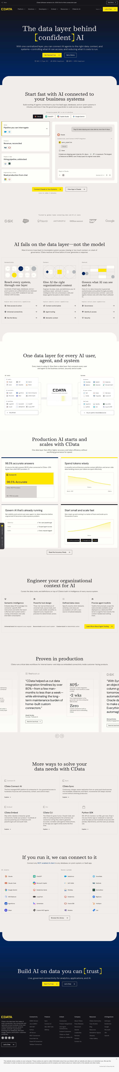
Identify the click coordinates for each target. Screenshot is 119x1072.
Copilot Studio (64, 116)
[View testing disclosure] (29, 469)
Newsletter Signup (95, 1032)
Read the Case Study (32, 721)
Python (32, 1030)
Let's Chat (108, 9)
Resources (93, 1030)
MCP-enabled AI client (46, 863)
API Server (33, 1032)
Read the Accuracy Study (57, 552)
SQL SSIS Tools (49, 1027)
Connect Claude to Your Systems (45, 189)
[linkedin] (2, 1038)
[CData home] (8, 9)
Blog (91, 1027)
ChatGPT (50, 116)
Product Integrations (66, 1024)
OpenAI (106, 1035)
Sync (46, 1021)
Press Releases (78, 1024)
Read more (111, 2)
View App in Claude (74, 189)
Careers (76, 1038)
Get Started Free (50, 55)
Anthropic (107, 1021)
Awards (76, 1030)
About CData (78, 1021)
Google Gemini (80, 116)
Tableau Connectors (36, 1044)
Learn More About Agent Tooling (97, 626)
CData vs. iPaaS (64, 1034)
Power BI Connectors (36, 1041)
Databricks (107, 1024)
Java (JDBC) (33, 1024)
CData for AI (76, 9)
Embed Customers (65, 1031)
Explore (6, 797)
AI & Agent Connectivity (63, 1027)
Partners (77, 1035)
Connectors (63, 1021)
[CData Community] (12, 1038)
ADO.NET (32, 1027)
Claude (39, 116)
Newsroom (77, 1027)
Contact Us (77, 1041)
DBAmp (47, 1030)
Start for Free (49, 984)
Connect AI (48, 1024)
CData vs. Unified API (66, 1037)
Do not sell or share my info (107, 1066)
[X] (6, 1038)
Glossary (92, 1035)
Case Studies (94, 1024)
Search (98, 9)
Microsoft (107, 1030)
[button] (57, 736)
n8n (105, 1032)
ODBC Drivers (34, 1021)
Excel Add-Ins (34, 1038)
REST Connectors (35, 1035)
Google (106, 1027)
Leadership (77, 1032)
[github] (9, 1038)
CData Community (95, 1021)
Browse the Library (57, 918)
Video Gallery (94, 1038)
